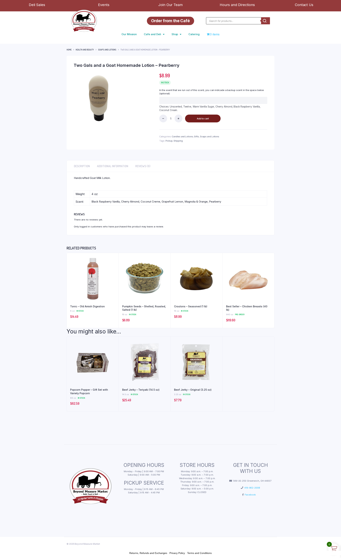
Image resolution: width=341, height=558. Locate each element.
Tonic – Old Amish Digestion (87, 306)
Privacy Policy (177, 553)
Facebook (249, 494)
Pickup (169, 140)
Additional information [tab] (112, 166)
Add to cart (203, 118)
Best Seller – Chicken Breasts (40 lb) (246, 308)
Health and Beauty (85, 49)
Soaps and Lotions (107, 49)
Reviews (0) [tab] (142, 166)
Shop (175, 34)
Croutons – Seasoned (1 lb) (190, 306)
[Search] (265, 20)
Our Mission (129, 34)
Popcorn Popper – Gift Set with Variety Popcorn (89, 391)
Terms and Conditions (199, 553)
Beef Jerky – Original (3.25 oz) (193, 389)
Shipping (178, 140)
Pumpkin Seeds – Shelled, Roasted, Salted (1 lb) (144, 308)
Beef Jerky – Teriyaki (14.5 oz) (140, 389)
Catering (193, 34)
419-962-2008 (251, 487)
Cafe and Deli (152, 34)
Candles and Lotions (182, 136)
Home (69, 49)
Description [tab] (82, 166)
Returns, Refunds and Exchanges (148, 553)
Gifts (196, 136)
